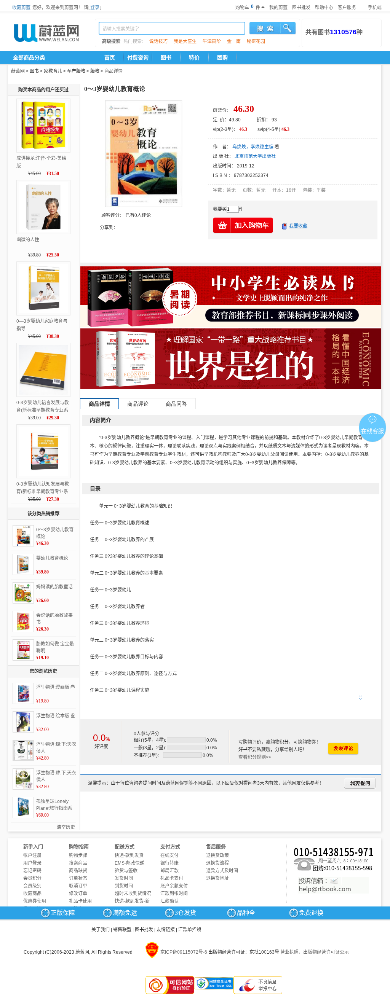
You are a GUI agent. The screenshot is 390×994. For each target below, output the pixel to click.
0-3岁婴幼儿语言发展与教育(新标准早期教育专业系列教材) (42, 407)
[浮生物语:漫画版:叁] (23, 693)
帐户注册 (32, 855)
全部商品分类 (29, 57)
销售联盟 (122, 929)
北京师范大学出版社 (255, 156)
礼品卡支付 (171, 878)
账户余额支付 (174, 886)
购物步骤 (78, 855)
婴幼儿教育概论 (52, 558)
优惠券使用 (34, 901)
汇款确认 (169, 901)
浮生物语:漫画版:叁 (55, 687)
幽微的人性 (27, 239)
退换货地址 (217, 878)
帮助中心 (324, 7)
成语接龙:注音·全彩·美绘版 (41, 162)
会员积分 (32, 878)
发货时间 (124, 878)
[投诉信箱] (333, 885)
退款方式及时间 (222, 870)
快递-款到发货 (129, 855)
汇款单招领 (189, 929)
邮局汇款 (169, 870)
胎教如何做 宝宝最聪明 (55, 647)
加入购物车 (243, 225)
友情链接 (166, 929)
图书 (166, 57)
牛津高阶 (212, 41)
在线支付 (169, 855)
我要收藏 (298, 226)
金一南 (234, 41)
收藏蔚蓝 (21, 7)
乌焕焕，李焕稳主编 (252, 147)
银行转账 (169, 863)
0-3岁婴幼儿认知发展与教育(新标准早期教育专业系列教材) (42, 488)
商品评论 (138, 404)
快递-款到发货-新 (132, 901)
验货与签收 (126, 870)
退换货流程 (217, 863)
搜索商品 (78, 863)
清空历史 (66, 827)
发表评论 (343, 748)
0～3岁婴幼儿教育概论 (55, 533)
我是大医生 (185, 41)
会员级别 (32, 886)
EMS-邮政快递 (129, 863)
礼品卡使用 (80, 901)
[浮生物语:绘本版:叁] (23, 722)
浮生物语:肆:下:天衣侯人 (56, 748)
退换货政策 (217, 855)
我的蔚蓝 (278, 7)
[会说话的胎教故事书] (23, 621)
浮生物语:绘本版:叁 (55, 715)
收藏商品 (32, 893)
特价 (194, 57)
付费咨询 (138, 57)
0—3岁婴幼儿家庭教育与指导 (41, 325)
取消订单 (78, 886)
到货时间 (124, 886)
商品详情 (113, 71)
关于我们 (100, 929)
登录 (94, 7)
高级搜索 (111, 41)
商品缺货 (78, 870)
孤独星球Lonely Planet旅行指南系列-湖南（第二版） (55, 805)
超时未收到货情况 (133, 893)
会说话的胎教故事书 (54, 619)
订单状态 (78, 878)
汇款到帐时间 (174, 893)
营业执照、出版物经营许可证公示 (314, 952)
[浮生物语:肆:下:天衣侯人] (23, 750)
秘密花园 (256, 41)
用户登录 (32, 863)
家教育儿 (53, 71)
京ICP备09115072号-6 (183, 952)
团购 (222, 57)
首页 (109, 57)
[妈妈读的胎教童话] (23, 593)
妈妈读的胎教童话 (54, 586)
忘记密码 (32, 870)
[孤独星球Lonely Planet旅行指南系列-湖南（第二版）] (23, 807)
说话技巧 (158, 41)
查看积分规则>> (254, 757)
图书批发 (301, 7)
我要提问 (360, 783)
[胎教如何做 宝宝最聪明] (23, 650)
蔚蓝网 (18, 71)
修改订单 (78, 893)
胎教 (94, 71)
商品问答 (176, 404)
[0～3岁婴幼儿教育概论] (23, 535)
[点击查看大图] (143, 153)
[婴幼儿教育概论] (23, 564)
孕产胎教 (76, 71)
